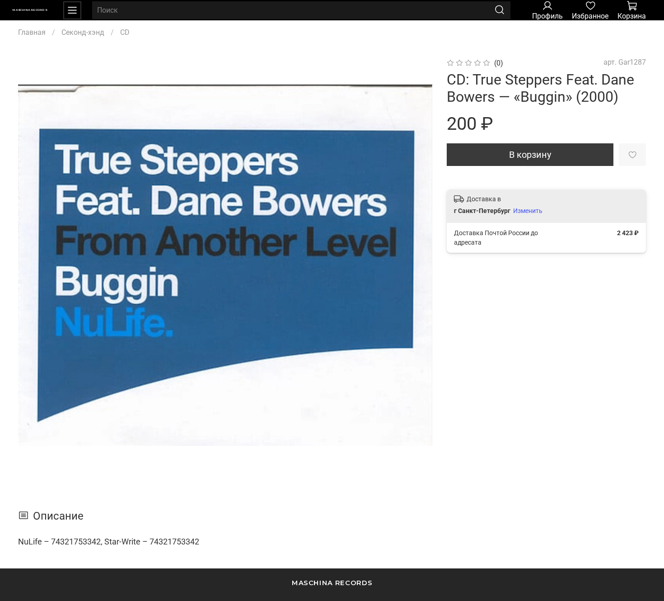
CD (125, 32)
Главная (32, 32)
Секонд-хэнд (82, 32)
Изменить (527, 210)
